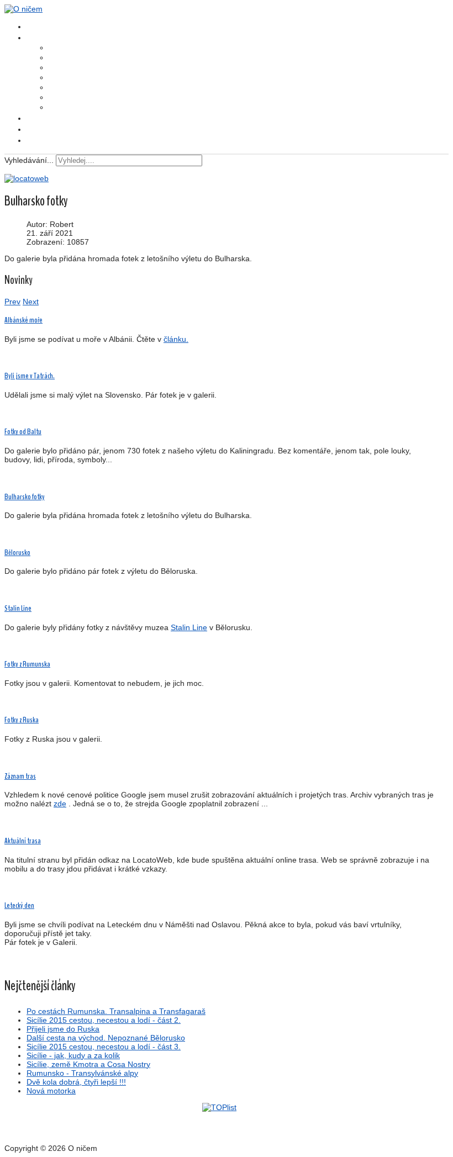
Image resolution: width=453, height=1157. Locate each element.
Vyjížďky (58, 98)
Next (31, 301)
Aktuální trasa (22, 841)
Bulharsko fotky (24, 497)
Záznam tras (20, 776)
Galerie (36, 118)
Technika (59, 108)
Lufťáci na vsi (63, 48)
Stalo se (57, 78)
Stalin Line (17, 608)
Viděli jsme (61, 68)
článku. (176, 339)
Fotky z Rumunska (27, 664)
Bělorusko (17, 552)
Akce (54, 88)
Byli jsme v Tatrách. (29, 376)
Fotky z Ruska (21, 720)
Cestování (60, 58)
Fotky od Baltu (22, 431)
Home (34, 26)
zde (60, 803)
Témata (37, 37)
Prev (12, 301)
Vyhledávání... (29, 160)
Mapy (33, 129)
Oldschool (39, 140)
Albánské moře (23, 320)
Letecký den (19, 905)
